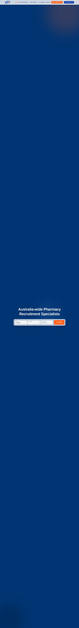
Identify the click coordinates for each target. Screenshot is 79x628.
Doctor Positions (34, 2)
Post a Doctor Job (69, 2)
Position (30, 321)
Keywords (43, 321)
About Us (48, 2)
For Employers (42, 2)
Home (16, 2)
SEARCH (59, 322)
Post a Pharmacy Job (57, 2)
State (17, 321)
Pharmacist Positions (24, 2)
